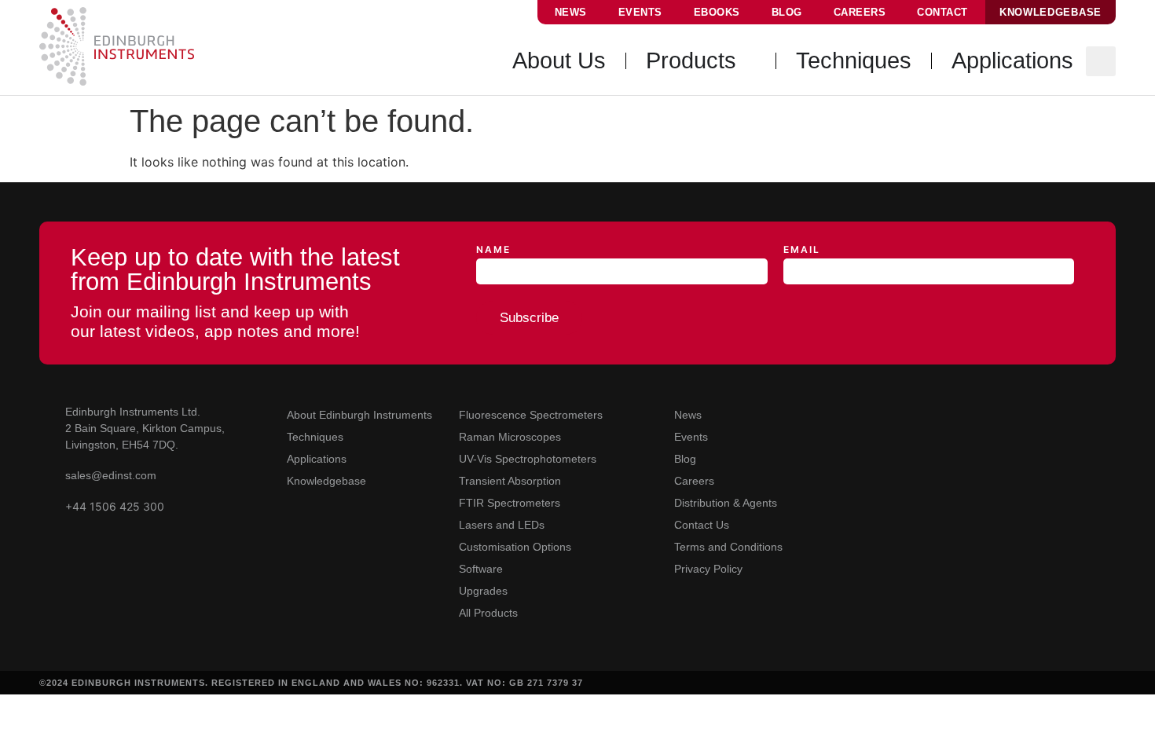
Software (481, 568)
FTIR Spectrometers (509, 502)
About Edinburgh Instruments (359, 414)
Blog (787, 12)
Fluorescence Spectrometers (531, 414)
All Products (488, 612)
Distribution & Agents (725, 502)
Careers (860, 12)
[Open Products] (748, 61)
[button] (1101, 61)
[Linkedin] (889, 413)
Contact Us (701, 524)
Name (493, 250)
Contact (942, 12)
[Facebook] (957, 413)
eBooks (717, 12)
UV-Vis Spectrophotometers (527, 458)
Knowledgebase (326, 480)
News (571, 12)
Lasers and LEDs (501, 524)
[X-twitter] (923, 413)
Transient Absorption (510, 480)
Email (801, 250)
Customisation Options (515, 546)
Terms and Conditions (728, 546)
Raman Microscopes (510, 436)
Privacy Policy (708, 568)
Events (640, 12)
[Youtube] (855, 413)
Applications (316, 458)
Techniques (315, 436)
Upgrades (483, 590)
